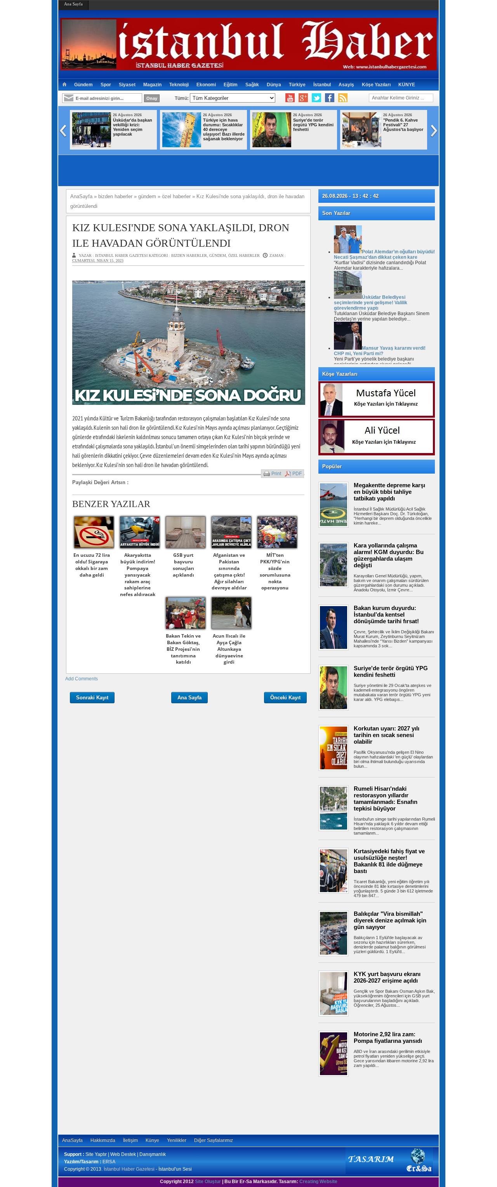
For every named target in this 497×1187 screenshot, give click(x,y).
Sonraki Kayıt (92, 698)
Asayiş (346, 84)
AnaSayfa (72, 1140)
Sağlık (252, 84)
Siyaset (127, 84)
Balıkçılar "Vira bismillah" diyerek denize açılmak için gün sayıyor (390, 920)
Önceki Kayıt (285, 698)
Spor (106, 84)
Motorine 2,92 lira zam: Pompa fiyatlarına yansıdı (388, 1037)
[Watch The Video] (290, 98)
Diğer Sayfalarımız (213, 1140)
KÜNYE (406, 84)
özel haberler (244, 255)
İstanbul (322, 84)
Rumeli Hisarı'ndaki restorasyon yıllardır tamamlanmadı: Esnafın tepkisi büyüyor (385, 798)
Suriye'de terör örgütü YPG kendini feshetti (313, 125)
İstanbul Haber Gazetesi (129, 1169)
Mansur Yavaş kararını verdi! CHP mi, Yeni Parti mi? (380, 350)
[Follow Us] (316, 98)
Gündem (83, 84)
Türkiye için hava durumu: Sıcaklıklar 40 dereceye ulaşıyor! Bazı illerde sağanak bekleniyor (224, 129)
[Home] (64, 85)
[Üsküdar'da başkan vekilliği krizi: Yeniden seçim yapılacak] (91, 145)
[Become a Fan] (329, 98)
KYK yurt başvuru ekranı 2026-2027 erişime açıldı (387, 977)
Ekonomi (206, 84)
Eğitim (231, 84)
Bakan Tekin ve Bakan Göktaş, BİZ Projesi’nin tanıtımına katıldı (183, 649)
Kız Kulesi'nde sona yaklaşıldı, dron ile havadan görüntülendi (180, 235)
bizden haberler (189, 255)
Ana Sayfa (73, 4)
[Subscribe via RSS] (343, 98)
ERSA (109, 1161)
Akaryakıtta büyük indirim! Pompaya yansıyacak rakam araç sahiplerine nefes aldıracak (137, 575)
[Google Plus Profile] (303, 98)
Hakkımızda (102, 1140)
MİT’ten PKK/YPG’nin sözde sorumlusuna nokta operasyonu (275, 571)
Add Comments (81, 679)
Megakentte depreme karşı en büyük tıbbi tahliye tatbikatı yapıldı (389, 492)
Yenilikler (176, 1140)
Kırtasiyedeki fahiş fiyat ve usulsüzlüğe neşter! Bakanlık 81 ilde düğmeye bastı (389, 861)
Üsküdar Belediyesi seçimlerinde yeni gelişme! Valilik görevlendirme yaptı (370, 303)
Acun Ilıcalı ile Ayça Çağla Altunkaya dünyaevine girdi (229, 649)
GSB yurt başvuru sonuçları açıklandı (183, 565)
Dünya (274, 84)
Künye (152, 1140)
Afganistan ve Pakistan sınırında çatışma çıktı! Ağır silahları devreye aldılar (229, 571)
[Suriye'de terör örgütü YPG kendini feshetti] (271, 145)
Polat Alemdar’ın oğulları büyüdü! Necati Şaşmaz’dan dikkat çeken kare (384, 254)
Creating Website (318, 1181)
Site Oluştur (208, 1181)
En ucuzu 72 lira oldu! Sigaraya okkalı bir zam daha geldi (91, 565)
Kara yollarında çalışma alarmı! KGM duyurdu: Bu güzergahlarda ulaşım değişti (389, 555)
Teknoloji (179, 84)
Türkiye (297, 84)
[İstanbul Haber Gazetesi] (248, 67)
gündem (217, 255)
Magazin (152, 84)
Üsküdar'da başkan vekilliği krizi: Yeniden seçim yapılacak (132, 127)
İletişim (130, 1140)
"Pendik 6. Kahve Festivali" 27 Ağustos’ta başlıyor (403, 125)
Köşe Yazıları (376, 84)
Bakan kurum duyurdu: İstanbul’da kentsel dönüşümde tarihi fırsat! (386, 614)
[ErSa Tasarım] (389, 1172)
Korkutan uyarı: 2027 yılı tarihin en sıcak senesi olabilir (386, 735)
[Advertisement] (380, 1105)
